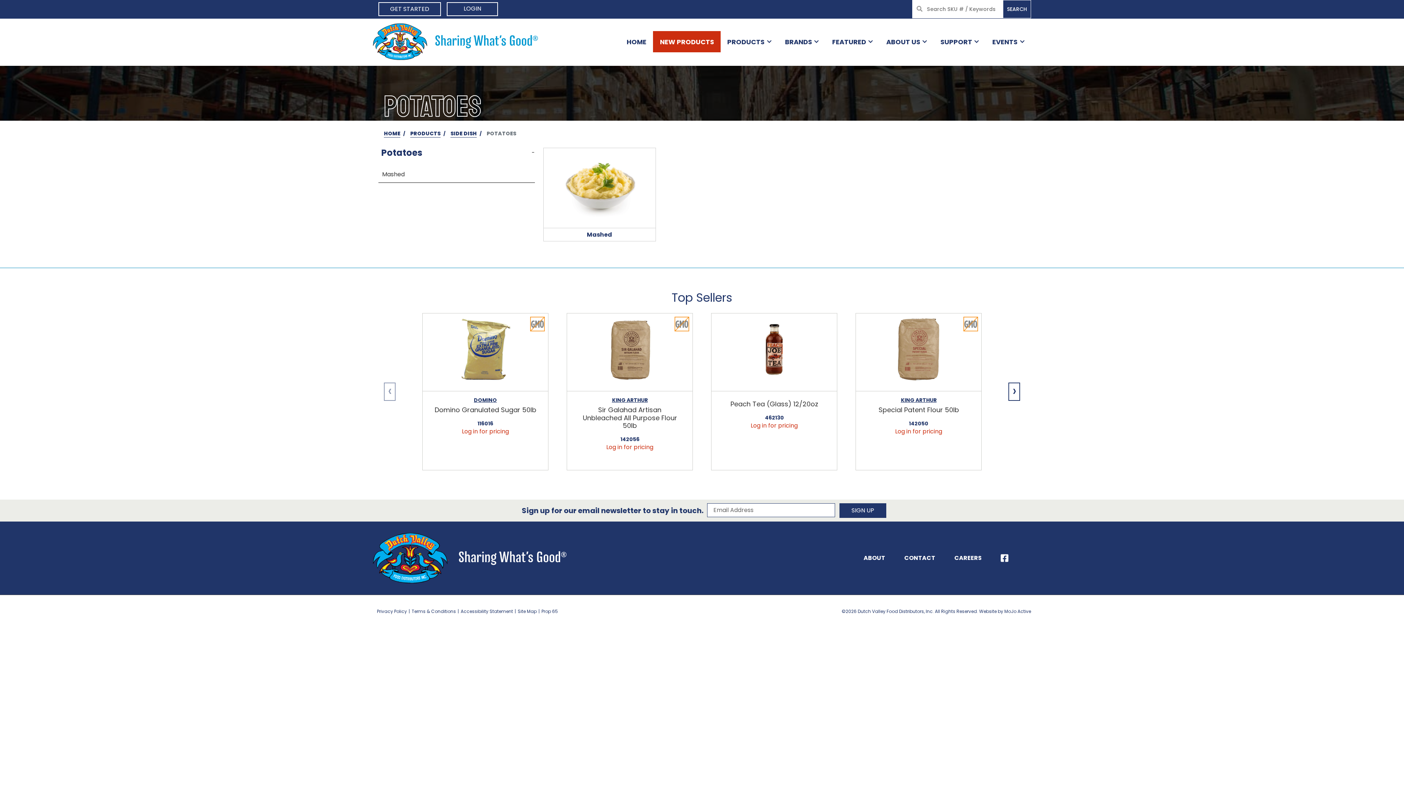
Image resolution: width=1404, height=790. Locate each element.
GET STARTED (409, 9)
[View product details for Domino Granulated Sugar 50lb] (485, 352)
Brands (798, 41)
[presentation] (390, 392)
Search (1017, 9)
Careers (968, 558)
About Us (903, 41)
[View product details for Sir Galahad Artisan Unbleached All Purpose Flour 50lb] (629, 352)
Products (746, 41)
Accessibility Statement (487, 611)
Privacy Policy (392, 611)
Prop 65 (549, 611)
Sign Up (863, 510)
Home (636, 41)
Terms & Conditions (434, 611)
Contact (919, 558)
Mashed (393, 174)
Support (956, 41)
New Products (687, 41)
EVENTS (1005, 41)
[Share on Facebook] (1004, 558)
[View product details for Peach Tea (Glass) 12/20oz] (774, 352)
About (874, 558)
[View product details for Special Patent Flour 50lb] (918, 352)
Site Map (527, 611)
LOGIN (472, 8)
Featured (849, 41)
